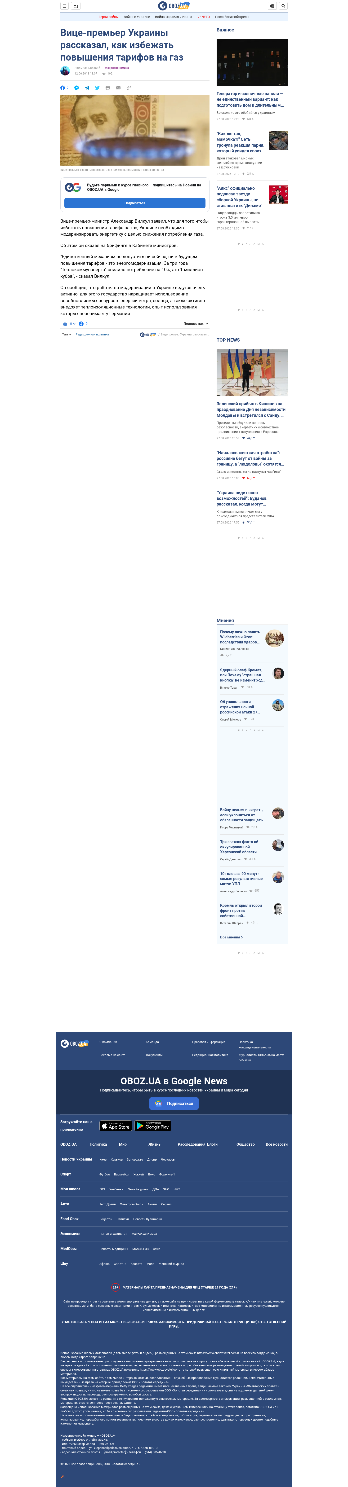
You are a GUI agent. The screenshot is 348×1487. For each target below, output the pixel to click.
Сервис (166, 1204)
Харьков (117, 1159)
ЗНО (166, 1189)
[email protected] (115, 1452)
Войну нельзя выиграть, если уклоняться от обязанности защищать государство (241, 815)
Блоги (212, 1144)
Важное (225, 30)
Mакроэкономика (117, 68)
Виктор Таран (229, 687)
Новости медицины (113, 1249)
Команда (152, 1042)
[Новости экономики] (148, 336)
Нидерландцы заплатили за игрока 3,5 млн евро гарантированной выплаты (238, 217)
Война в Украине (137, 17)
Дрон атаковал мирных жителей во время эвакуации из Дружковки (239, 162)
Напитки (122, 1219)
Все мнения (230, 937)
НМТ (177, 1189)
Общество (245, 1144)
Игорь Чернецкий (232, 827)
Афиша (104, 1264)
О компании (108, 1042)
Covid (156, 1249)
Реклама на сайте (112, 1055)
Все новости (277, 1144)
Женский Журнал (171, 1264)
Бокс (151, 1174)
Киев (103, 1159)
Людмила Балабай (87, 68)
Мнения (225, 620)
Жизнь (154, 1144)
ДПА (155, 1189)
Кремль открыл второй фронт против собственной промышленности (241, 910)
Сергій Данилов (230, 859)
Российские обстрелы (232, 17)
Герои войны (109, 17)
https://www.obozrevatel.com (216, 1353)
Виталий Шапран (231, 923)
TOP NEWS (228, 340)
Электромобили (131, 1204)
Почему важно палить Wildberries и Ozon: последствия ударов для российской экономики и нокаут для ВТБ (240, 637)
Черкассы (168, 1159)
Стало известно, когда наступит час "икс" (249, 472)
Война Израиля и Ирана (173, 17)
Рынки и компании (113, 1234)
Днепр (152, 1159)
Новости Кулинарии (147, 1219)
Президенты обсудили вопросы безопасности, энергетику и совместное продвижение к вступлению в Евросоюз (248, 427)
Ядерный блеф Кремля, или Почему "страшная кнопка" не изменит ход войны (241, 675)
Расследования (191, 1144)
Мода (150, 1264)
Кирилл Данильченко (234, 649)
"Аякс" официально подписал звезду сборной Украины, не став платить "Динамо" (239, 197)
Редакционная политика (92, 334)
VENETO (203, 17)
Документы (154, 1055)
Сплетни (120, 1264)
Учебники (116, 1189)
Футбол (104, 1174)
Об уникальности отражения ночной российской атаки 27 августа (238, 707)
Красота (136, 1264)
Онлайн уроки (138, 1189)
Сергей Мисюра (230, 719)
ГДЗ (102, 1189)
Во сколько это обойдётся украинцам (246, 112)
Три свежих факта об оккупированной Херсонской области (239, 847)
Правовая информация (208, 1042)
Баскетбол (121, 1174)
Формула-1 (167, 1174)
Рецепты (105, 1219)
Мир (123, 1144)
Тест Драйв (107, 1204)
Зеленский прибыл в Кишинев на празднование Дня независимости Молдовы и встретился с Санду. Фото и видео (251, 409)
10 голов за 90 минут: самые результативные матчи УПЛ (241, 878)
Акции (152, 1204)
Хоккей (139, 1174)
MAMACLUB (140, 1249)
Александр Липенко (233, 891)
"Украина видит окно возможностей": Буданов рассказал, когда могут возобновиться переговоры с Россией (246, 498)
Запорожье (135, 1159)
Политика (98, 1144)
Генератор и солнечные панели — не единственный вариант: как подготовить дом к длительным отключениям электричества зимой (250, 99)
